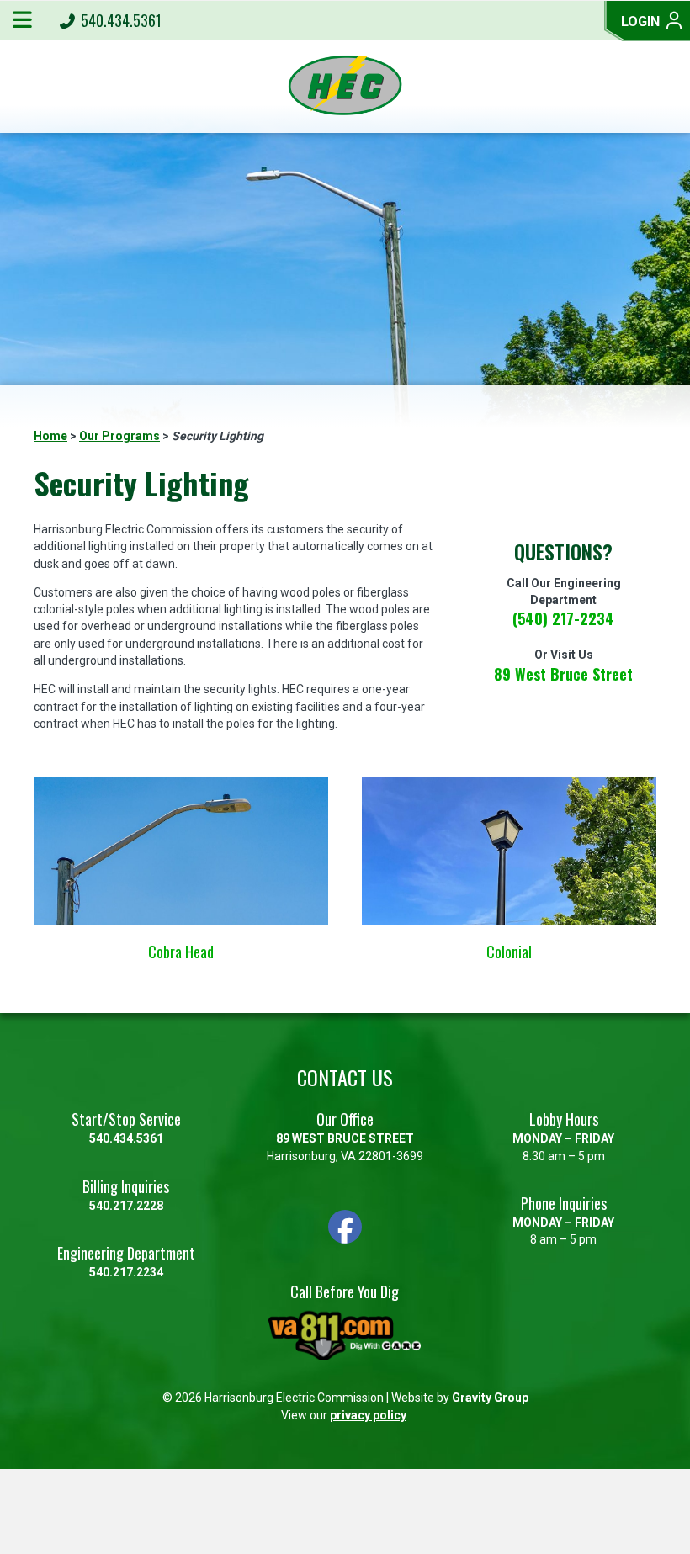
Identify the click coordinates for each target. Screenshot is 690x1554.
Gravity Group (490, 1397)
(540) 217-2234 (563, 618)
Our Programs (119, 436)
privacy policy (368, 1415)
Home (50, 436)
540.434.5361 (119, 20)
